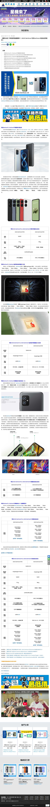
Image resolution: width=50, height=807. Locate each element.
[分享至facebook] (8, 44)
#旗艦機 (14, 42)
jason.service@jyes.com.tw (12, 801)
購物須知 (42, 799)
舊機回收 (33, 5)
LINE (49, 559)
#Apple (40, 750)
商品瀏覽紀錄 (48, 561)
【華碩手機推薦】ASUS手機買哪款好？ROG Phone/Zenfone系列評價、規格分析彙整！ (25, 657)
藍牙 (36, 270)
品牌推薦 (31, 797)
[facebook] (37, 1)
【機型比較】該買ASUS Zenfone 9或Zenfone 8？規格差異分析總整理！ (22, 651)
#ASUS (2, 42)
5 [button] (26, 23)
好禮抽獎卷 (11, 549)
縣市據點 (36, 797)
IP (14, 135)
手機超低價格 (27, 108)
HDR (12, 133)
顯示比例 (41, 129)
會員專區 (43, 1)
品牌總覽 (26, 797)
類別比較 (31, 799)
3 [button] (23, 23)
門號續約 (9, 108)
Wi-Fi (32, 270)
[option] (25, 16)
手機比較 (30, 5)
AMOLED (25, 129)
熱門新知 (36, 799)
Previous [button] (2, 16)
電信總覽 (47, 797)
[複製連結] (13, 44)
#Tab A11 (23, 751)
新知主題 (26, 799)
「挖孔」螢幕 (30, 129)
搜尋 (48, 1)
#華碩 (6, 42)
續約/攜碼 (17, 549)
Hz (20, 131)
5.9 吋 (20, 129)
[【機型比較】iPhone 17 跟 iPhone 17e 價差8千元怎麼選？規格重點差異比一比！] (40, 734)
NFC (41, 270)
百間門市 (8, 668)
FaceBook (48, 556)
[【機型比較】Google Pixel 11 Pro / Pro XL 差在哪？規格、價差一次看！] (10, 734)
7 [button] (28, 23)
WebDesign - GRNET (34, 805)
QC (30, 272)
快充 (38, 272)
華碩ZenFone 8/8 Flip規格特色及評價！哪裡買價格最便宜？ (19, 653)
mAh (19, 361)
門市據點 (37, 5)
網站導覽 (47, 799)
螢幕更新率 (23, 131)
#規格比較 (10, 42)
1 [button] (21, 23)
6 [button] (27, 23)
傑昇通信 (22, 106)
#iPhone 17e (41, 751)
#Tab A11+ (28, 751)
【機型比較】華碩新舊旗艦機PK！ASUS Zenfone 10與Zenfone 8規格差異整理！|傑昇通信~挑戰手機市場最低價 (10, 5)
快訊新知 (44, 5)
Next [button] (47, 16)
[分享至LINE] (10, 44)
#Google (10, 750)
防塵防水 (21, 135)
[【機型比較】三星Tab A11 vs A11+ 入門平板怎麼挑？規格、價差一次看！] (25, 734)
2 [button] (22, 23)
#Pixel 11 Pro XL (12, 751)
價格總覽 (19, 5)
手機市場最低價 (32, 106)
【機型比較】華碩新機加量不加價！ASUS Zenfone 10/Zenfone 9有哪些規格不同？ (24, 649)
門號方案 (41, 5)
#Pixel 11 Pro (6, 751)
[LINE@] (31, 1)
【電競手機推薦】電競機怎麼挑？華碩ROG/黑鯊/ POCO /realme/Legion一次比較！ (25, 655)
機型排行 (22, 5)
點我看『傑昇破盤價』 (18, 538)
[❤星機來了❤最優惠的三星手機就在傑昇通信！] (25, 16)
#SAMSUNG (25, 750)
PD (34, 272)
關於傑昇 (48, 5)
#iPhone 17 (35, 751)
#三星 (19, 751)
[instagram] (25, 1)
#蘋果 (43, 750)
